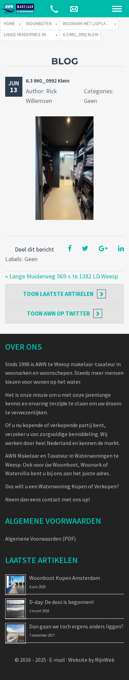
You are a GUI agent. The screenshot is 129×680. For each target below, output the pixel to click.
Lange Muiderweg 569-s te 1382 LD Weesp (63, 276)
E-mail (57, 659)
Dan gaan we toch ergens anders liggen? (76, 626)
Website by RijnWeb (91, 659)
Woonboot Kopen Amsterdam (64, 577)
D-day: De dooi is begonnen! (61, 601)
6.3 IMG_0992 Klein (47, 80)
